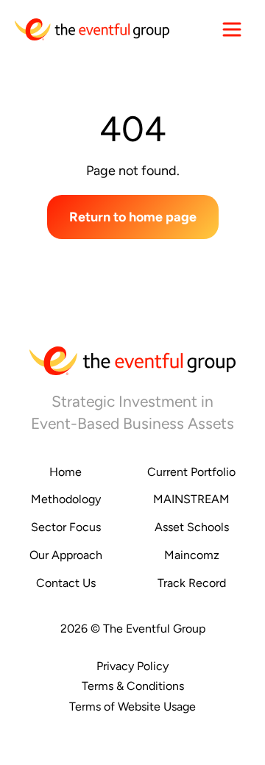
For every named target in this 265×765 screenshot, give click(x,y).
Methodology (66, 499)
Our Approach (65, 555)
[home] (92, 29)
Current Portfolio (191, 472)
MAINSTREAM (191, 499)
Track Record (192, 583)
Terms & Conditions (133, 686)
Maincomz (191, 555)
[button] (231, 29)
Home (65, 472)
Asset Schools (192, 527)
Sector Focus (66, 527)
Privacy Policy (132, 666)
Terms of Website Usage (132, 707)
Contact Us (66, 583)
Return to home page (133, 217)
